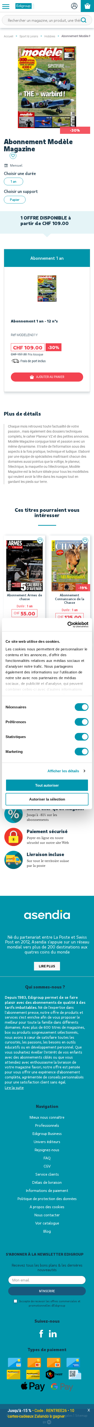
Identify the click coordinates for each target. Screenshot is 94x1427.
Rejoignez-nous (47, 1149)
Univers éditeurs (47, 1141)
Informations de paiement (47, 1190)
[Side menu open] (6, 6)
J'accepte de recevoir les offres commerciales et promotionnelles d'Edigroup (49, 1303)
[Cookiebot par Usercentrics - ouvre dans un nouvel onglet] (67, 624)
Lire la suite (14, 1087)
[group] (47, 320)
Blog (47, 1231)
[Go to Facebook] (41, 1333)
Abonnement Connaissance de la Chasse (69, 598)
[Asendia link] (47, 915)
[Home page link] (23, 6)
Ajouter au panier (50, 377)
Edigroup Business (47, 1133)
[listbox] (47, 181)
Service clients (47, 1174)
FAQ (47, 1158)
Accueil (8, 36)
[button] (40, 540)
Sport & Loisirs (29, 36)
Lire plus (47, 966)
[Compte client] (74, 6)
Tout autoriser (47, 785)
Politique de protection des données (47, 1198)
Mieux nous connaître (47, 1117)
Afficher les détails (63, 771)
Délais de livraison (47, 1182)
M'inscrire (47, 1291)
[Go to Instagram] (53, 1333)
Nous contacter (47, 1215)
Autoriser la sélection (47, 799)
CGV (47, 1166)
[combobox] (47, 20)
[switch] (81, 722)
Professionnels (47, 1125)
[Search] (83, 20)
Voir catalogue (47, 1223)
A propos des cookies (47, 1206)
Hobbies (49, 36)
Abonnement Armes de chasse (24, 597)
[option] (13, 181)
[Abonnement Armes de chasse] (24, 566)
